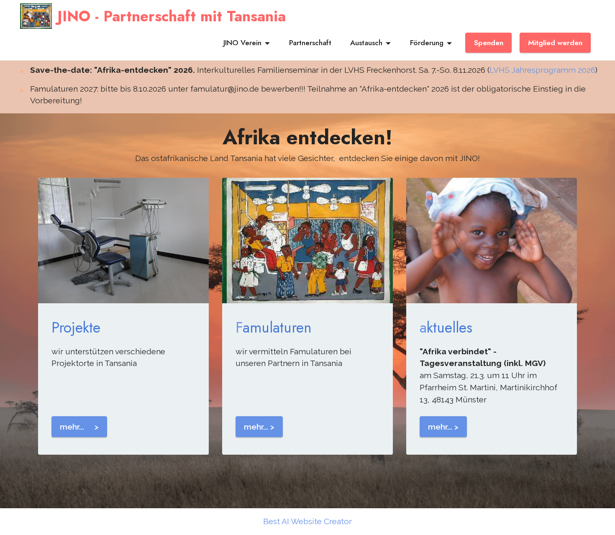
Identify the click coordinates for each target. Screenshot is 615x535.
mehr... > (79, 426)
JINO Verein (242, 42)
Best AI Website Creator (307, 521)
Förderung (426, 42)
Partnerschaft (310, 42)
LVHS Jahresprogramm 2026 (542, 69)
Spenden (488, 42)
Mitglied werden (555, 42)
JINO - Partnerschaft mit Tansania (171, 16)
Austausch (366, 42)
